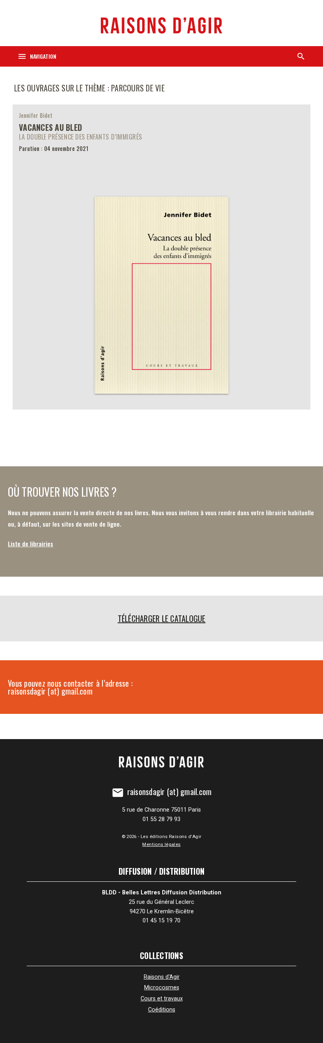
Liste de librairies (30, 543)
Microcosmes (161, 987)
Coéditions (161, 1009)
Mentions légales (161, 844)
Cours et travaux (162, 998)
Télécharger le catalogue (162, 618)
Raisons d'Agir (162, 977)
